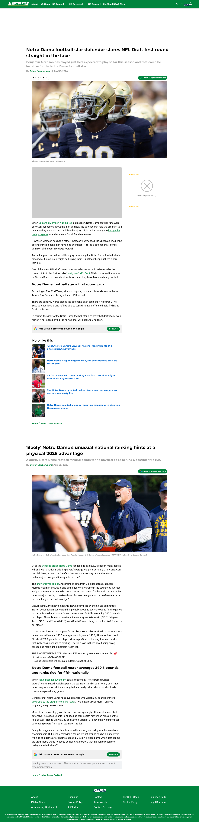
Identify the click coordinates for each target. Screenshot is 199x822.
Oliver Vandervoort (41, 71)
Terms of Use (101, 802)
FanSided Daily (158, 797)
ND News (45, 4)
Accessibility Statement (44, 807)
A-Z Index (73, 807)
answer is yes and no (48, 583)
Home (35, 423)
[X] (176, 4)
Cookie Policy (130, 802)
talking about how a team (52, 679)
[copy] (48, 77)
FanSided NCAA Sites (114, 4)
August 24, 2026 (83, 660)
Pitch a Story (38, 802)
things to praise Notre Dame (57, 565)
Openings (73, 797)
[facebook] (182, 4)
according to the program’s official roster (53, 701)
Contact (98, 797)
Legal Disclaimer (159, 802)
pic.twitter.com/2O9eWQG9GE (48, 657)
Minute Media (17, 814)
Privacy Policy (75, 802)
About (34, 4)
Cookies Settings (103, 807)
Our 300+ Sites (131, 797)
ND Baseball (94, 4)
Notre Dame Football (51, 423)
